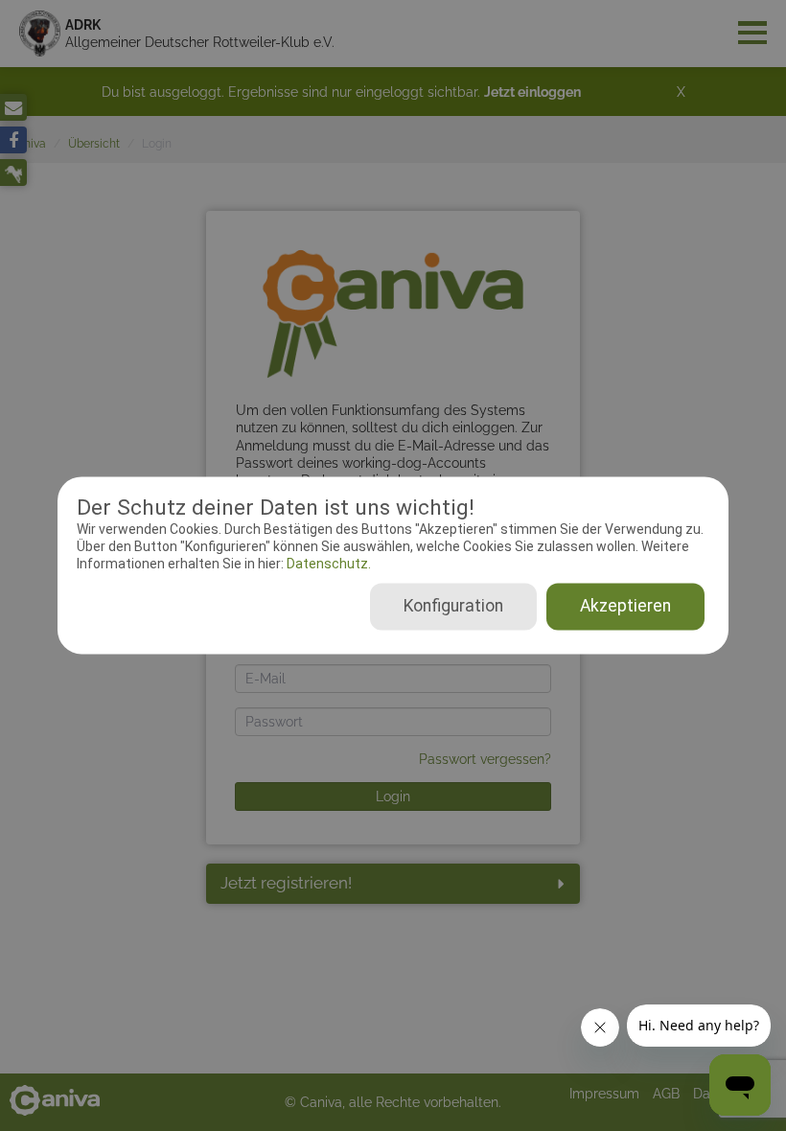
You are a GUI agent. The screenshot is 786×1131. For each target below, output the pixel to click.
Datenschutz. (327, 563)
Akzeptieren (625, 606)
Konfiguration (453, 606)
